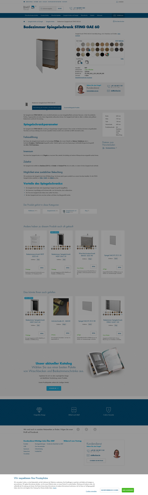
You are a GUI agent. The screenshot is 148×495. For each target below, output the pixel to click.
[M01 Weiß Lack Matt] (93, 54)
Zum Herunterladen (40, 446)
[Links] (79, 62)
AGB (25, 446)
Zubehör (92, 15)
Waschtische (84, 15)
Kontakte (64, 1)
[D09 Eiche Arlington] (102, 44)
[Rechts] (87, 62)
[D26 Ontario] (102, 49)
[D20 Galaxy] (121, 44)
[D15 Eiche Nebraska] (107, 44)
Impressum (26, 449)
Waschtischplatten (56, 15)
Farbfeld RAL (38, 451)
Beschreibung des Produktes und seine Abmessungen (47, 107)
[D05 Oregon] (93, 44)
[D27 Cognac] (107, 49)
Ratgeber (36, 1)
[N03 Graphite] (117, 49)
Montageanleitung (110, 148)
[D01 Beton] (83, 44)
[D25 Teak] (97, 49)
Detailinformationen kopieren (83, 77)
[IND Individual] (107, 54)
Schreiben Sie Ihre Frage (96, 460)
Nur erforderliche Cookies (109, 490)
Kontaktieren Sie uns (92, 91)
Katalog (45, 1)
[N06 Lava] (121, 49)
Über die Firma (29, 1)
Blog (40, 1)
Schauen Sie (53, 388)
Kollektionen (120, 15)
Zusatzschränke (45, 15)
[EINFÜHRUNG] (24, 1)
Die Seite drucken (119, 21)
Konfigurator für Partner (54, 1)
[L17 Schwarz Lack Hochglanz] (88, 54)
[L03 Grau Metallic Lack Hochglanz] (78, 54)
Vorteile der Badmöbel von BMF (55, 444)
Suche (59, 8)
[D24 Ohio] (93, 49)
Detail (41, 267)
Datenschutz (27, 451)
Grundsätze (26, 454)
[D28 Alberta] (112, 49)
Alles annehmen (128, 490)
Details (54, 488)
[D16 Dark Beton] (112, 44)
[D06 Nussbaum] (97, 44)
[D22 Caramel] (83, 49)
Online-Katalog (39, 449)
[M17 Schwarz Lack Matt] (102, 54)
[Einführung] (24, 21)
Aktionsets (99, 15)
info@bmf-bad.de (116, 91)
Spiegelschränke (50, 21)
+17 (70, 248)
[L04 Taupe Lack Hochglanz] (83, 54)
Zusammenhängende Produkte (71, 107)
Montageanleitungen (40, 444)
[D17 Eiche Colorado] (117, 44)
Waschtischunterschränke (31, 15)
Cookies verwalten (91, 491)
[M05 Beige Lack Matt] (97, 54)
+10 (44, 248)
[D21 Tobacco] (78, 49)
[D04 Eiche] (88, 44)
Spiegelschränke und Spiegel (70, 15)
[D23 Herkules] (88, 49)
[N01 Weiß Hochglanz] (78, 44)
